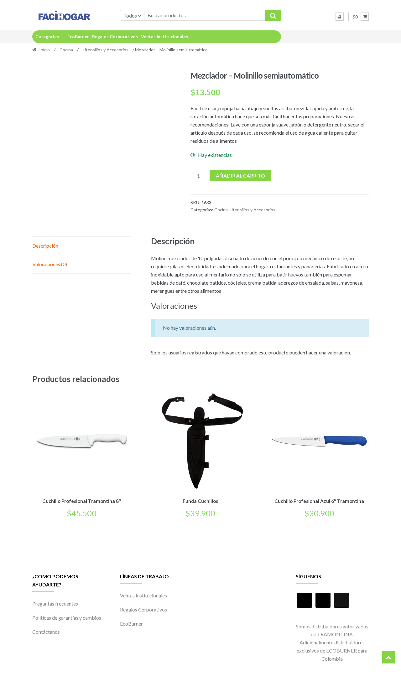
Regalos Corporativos (115, 36)
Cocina (66, 49)
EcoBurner (78, 36)
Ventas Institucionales (164, 36)
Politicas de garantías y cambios (66, 618)
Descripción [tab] (45, 246)
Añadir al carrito (240, 175)
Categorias (47, 36)
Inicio (44, 49)
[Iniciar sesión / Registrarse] (340, 17)
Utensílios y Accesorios (105, 49)
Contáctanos (46, 632)
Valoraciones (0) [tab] (49, 264)
